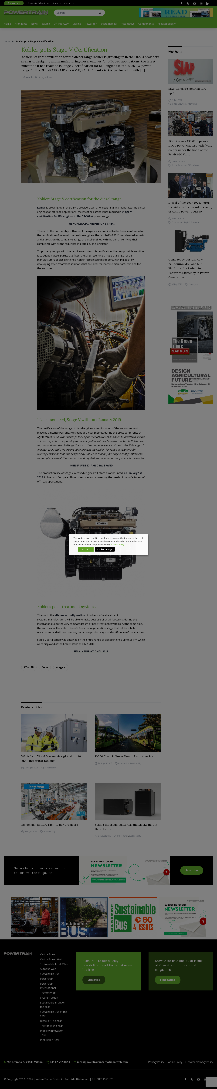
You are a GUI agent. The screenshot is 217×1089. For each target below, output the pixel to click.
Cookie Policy (117, 544)
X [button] (142, 538)
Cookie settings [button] (104, 549)
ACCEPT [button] (86, 549)
